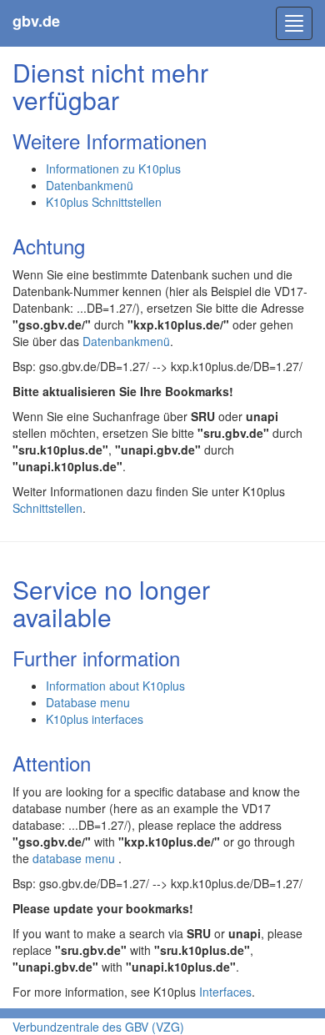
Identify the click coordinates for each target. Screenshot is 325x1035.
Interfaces (225, 991)
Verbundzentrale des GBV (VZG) (98, 1026)
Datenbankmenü (89, 185)
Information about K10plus (115, 685)
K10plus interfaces (94, 719)
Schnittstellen (47, 508)
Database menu (88, 702)
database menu (75, 858)
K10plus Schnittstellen (104, 201)
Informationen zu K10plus (113, 168)
